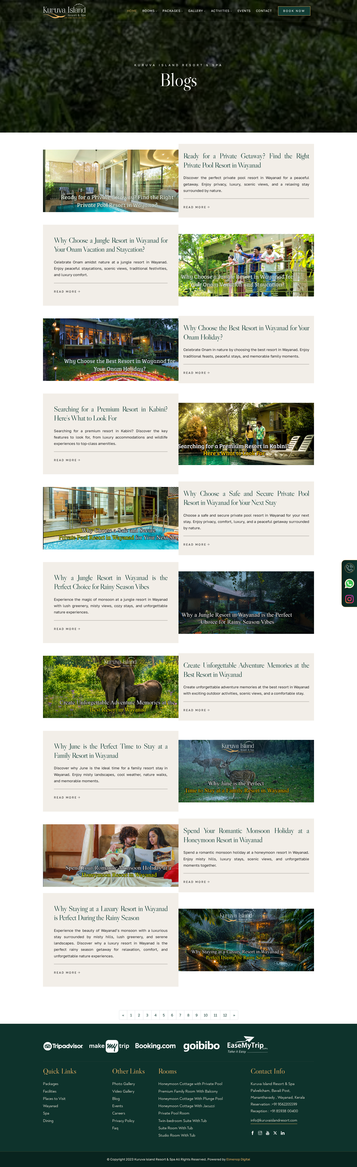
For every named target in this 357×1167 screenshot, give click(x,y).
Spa (46, 1113)
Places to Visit (54, 1098)
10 (206, 1015)
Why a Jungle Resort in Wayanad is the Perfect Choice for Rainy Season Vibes (111, 582)
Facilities (49, 1091)
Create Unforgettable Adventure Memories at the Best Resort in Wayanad (246, 670)
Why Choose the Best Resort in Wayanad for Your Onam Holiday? (246, 332)
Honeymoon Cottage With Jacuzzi (186, 1106)
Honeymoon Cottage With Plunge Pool (190, 1098)
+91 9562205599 (284, 1104)
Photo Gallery (123, 1083)
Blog (116, 1098)
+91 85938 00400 (284, 1111)
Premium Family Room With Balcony (188, 1091)
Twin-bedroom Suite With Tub (182, 1120)
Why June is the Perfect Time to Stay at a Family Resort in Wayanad (111, 751)
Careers (118, 1113)
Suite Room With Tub (175, 1128)
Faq (115, 1128)
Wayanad (50, 1106)
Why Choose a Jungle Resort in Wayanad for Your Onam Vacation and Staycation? (111, 245)
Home (132, 11)
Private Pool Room (173, 1113)
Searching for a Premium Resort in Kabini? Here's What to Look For (111, 413)
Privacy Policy (123, 1120)
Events (244, 11)
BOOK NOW (294, 11)
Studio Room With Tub (176, 1135)
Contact (264, 11)
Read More (194, 207)
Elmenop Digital (238, 1159)
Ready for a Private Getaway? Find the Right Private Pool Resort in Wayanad (246, 160)
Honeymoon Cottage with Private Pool (190, 1083)
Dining (48, 1120)
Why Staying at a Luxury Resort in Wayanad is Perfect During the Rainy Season (111, 913)
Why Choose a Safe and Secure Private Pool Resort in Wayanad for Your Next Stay (246, 498)
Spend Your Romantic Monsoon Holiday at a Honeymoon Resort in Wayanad (246, 835)
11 (215, 1015)
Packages (50, 1083)
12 (225, 1015)
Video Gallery (123, 1091)
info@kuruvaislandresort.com (274, 1120)
